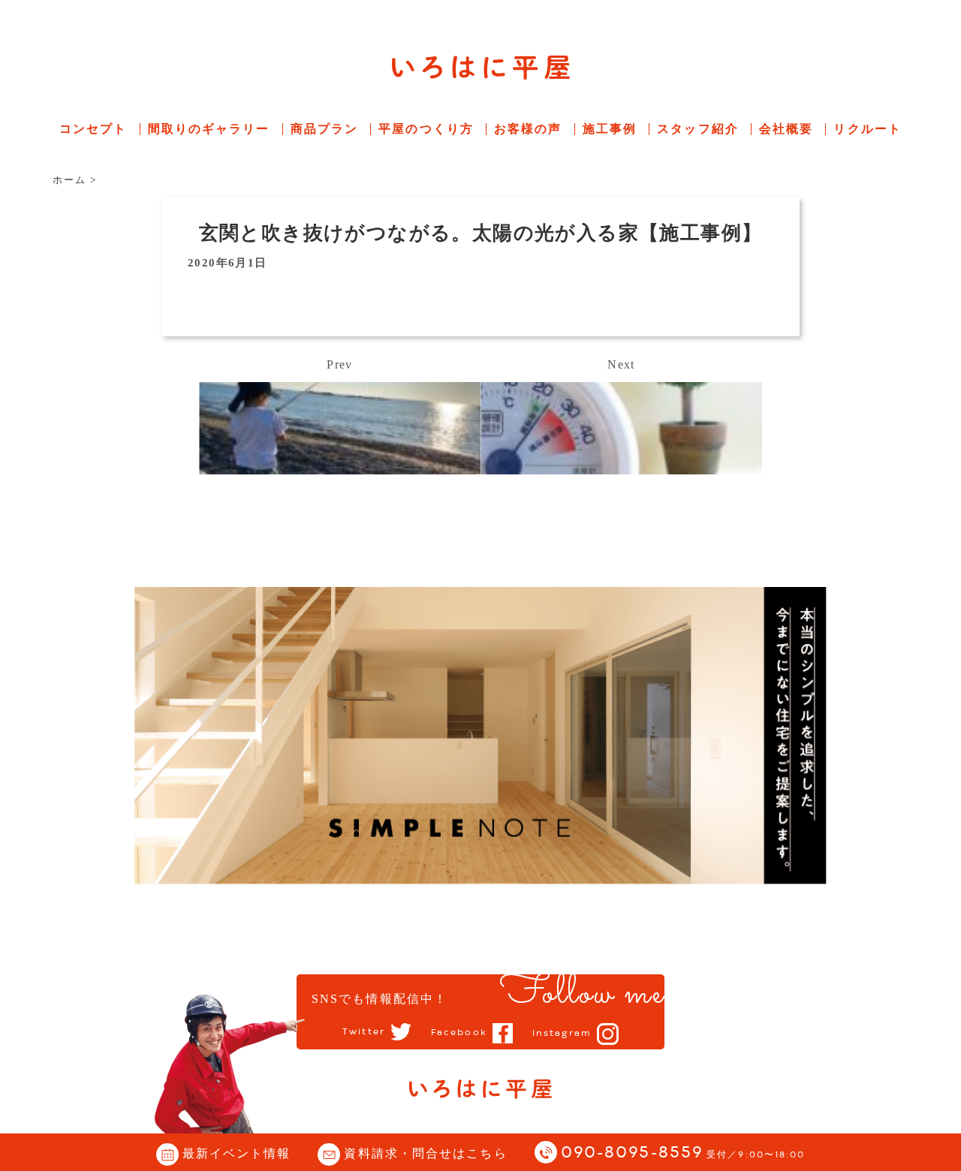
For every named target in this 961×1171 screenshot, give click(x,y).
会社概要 (786, 128)
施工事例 (610, 128)
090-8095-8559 (683, 1153)
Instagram (562, 1033)
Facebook (459, 1033)
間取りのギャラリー (209, 128)
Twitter (363, 1032)
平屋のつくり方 (426, 128)
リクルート (867, 128)
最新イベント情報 (236, 1153)
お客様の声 (528, 128)
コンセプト (93, 128)
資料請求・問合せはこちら (425, 1153)
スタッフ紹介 (698, 128)
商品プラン (325, 128)
